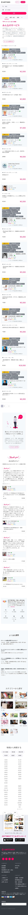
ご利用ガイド (5, 877)
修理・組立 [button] (12, 17)
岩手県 (5, 764)
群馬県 (5, 778)
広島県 (5, 798)
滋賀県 (19, 778)
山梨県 (19, 766)
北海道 (5, 759)
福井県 (19, 764)
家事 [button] (18, 17)
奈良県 (5, 788)
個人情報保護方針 (6, 872)
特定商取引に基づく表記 (7, 869)
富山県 (19, 759)
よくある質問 (5, 879)
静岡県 (19, 772)
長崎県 (19, 794)
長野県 (19, 768)
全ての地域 (5, 752)
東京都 (13, 752)
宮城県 (5, 766)
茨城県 (5, 774)
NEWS (16, 867)
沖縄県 (19, 804)
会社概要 (4, 865)
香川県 (5, 804)
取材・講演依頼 (18, 882)
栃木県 (5, 776)
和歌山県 (6, 790)
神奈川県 (21, 752)
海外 (20, 807)
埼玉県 (5, 755)
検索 (14, 13)
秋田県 (5, 768)
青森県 (5, 762)
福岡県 (19, 790)
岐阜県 (19, 770)
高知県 (19, 788)
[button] (6, 612)
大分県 (19, 798)
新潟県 (5, 782)
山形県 (5, 770)
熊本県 (19, 796)
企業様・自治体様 (19, 877)
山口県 (5, 800)
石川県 (19, 762)
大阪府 (12, 755)
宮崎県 (19, 800)
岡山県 (5, 796)
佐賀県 (19, 792)
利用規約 (4, 867)
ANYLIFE (17, 865)
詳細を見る (13, 606)
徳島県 (5, 802)
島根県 (5, 794)
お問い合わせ (5, 882)
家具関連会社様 (18, 879)
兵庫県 (5, 786)
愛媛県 (19, 786)
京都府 (19, 755)
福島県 (5, 772)
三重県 (19, 776)
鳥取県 (5, 792)
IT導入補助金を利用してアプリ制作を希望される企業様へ (20, 886)
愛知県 (19, 774)
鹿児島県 (20, 802)
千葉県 (5, 780)
